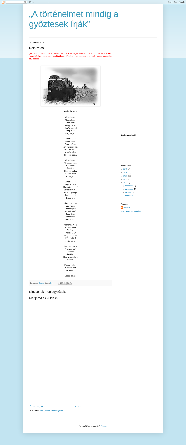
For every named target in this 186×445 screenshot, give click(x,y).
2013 (125, 176)
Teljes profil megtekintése (131, 211)
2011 (125, 183)
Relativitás (129, 196)
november (129, 189)
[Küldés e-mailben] (59, 283)
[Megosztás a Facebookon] (67, 283)
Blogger (104, 426)
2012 (125, 179)
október (128, 192)
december (129, 186)
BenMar (127, 208)
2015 (125, 169)
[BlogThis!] (62, 283)
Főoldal (78, 407)
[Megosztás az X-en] (65, 283)
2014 (125, 173)
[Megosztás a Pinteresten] (70, 283)
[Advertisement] (70, 384)
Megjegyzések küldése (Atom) (51, 411)
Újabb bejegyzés (36, 407)
